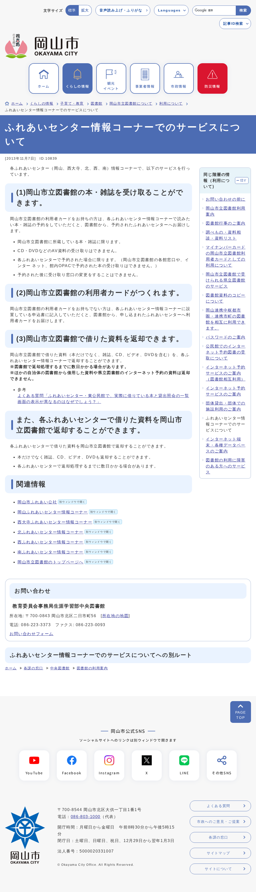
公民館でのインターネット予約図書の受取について (225, 352)
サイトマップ (218, 853)
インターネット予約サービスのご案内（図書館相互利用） (225, 373)
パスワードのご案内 (225, 337)
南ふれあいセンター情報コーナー (65, 552)
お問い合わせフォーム (32, 634)
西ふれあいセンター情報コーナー (65, 542)
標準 (72, 10)
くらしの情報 (42, 103)
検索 (243, 10)
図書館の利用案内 (92, 668)
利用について (171, 103)
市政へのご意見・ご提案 (218, 822)
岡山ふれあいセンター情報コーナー (67, 512)
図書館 (96, 103)
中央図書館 (60, 668)
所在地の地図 (115, 616)
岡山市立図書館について (131, 103)
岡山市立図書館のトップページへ (65, 562)
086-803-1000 (85, 817)
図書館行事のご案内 (225, 223)
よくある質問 (218, 806)
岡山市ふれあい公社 (52, 502)
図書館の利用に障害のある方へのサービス (225, 466)
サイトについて (218, 869)
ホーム (17, 103)
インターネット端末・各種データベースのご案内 (225, 445)
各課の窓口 (33, 668)
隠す (243, 180)
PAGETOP (240, 715)
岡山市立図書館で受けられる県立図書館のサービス (225, 280)
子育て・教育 (72, 103)
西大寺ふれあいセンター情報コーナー (69, 522)
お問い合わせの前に (225, 199)
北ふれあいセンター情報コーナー (65, 532)
